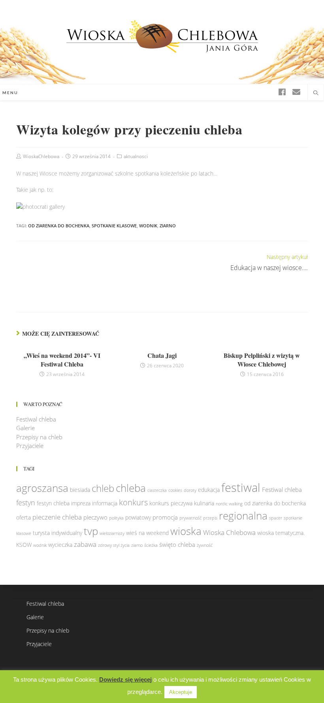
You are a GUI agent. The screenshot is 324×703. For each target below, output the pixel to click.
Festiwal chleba (36, 419)
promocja (165, 517)
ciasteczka (157, 490)
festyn (25, 502)
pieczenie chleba (57, 517)
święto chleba (177, 544)
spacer (275, 518)
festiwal (240, 487)
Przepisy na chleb (39, 437)
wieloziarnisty (112, 533)
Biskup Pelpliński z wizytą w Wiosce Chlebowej (262, 360)
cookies (175, 490)
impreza (80, 503)
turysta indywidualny (57, 533)
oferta (23, 517)
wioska (186, 531)
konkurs (133, 502)
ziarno (168, 226)
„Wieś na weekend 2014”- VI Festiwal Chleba (62, 360)
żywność (205, 545)
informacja (104, 503)
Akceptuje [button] (180, 692)
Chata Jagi (162, 355)
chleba (131, 488)
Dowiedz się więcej (125, 679)
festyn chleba (53, 503)
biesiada (80, 489)
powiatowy (138, 517)
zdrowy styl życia (114, 545)
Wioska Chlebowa (229, 532)
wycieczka (60, 544)
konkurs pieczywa (170, 503)
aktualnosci (136, 156)
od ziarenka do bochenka (58, 226)
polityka (116, 518)
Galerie (25, 428)
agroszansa (42, 488)
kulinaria (204, 503)
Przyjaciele (29, 446)
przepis (210, 518)
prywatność (190, 518)
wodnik (148, 226)
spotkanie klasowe (114, 226)
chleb (103, 488)
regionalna (243, 515)
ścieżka (151, 545)
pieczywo (95, 517)
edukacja (209, 489)
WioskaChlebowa (41, 156)
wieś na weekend (147, 533)
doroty (190, 490)
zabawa (85, 544)
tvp (91, 531)
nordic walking (229, 503)
